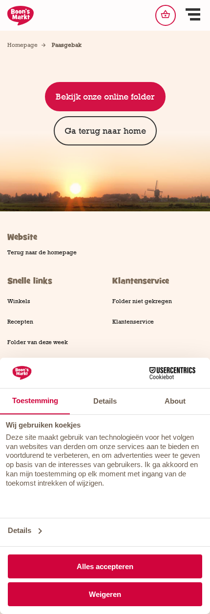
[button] (193, 15)
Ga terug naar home (105, 131)
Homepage (22, 44)
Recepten (20, 321)
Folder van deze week (37, 342)
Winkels (18, 301)
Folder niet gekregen (142, 301)
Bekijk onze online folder (105, 97)
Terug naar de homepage (42, 252)
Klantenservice (133, 321)
